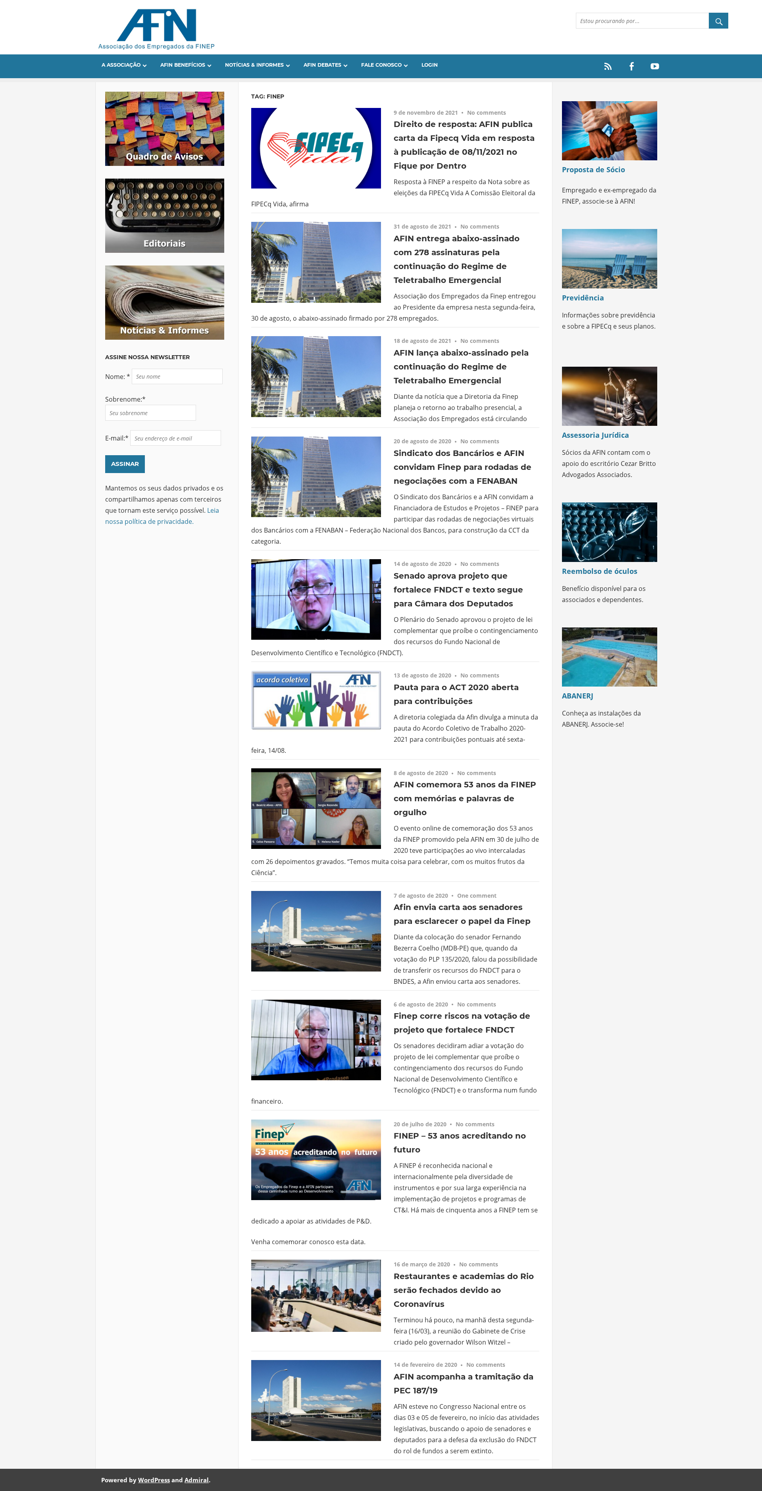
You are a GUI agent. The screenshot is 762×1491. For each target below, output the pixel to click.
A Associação (121, 65)
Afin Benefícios (182, 65)
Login (429, 65)
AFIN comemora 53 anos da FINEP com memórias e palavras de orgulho (465, 798)
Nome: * (118, 376)
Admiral (197, 1480)
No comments (486, 112)
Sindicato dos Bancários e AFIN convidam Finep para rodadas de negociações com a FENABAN (462, 467)
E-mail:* (117, 438)
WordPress (154, 1480)
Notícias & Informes (254, 65)
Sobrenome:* (125, 399)
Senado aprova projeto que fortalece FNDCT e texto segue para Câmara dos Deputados (458, 589)
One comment (476, 895)
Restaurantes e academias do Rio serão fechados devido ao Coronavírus (464, 1290)
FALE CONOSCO (381, 65)
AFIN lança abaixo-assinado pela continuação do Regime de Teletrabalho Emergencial (461, 366)
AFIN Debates (322, 65)
